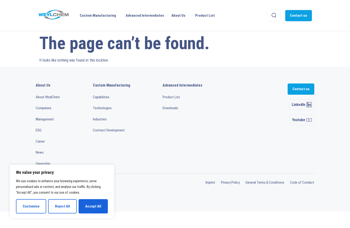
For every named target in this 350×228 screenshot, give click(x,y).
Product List (205, 15)
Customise (31, 206)
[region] (62, 191)
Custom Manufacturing (98, 15)
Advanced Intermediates (145, 15)
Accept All (93, 206)
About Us (178, 15)
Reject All (62, 206)
